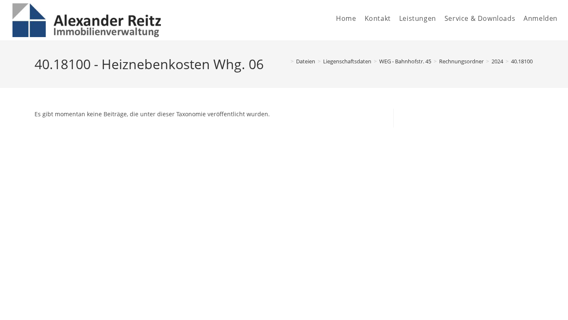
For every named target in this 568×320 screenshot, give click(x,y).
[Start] (286, 61)
